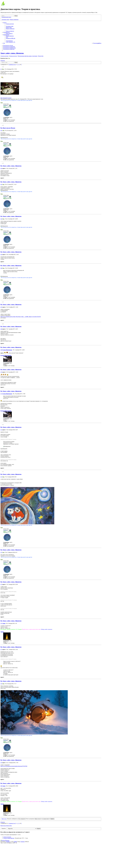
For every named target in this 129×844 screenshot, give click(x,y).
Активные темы (5, 19)
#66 (1, 268)
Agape (3, 623)
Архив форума (9, 40)
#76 (1, 623)
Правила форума (10, 35)
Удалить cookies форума (8, 838)
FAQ (7, 37)
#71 (1, 393)
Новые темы (9, 27)
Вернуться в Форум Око (6, 825)
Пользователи (6, 32)
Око (9, 58)
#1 (1, 69)
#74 (1, 552)
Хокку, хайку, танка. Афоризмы (12, 53)
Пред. (3, 818)
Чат (4, 43)
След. (5, 818)
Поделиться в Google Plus (9, 46)
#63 (1, 184)
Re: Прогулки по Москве (8, 128)
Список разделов (10, 23)
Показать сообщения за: (12, 818)
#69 (1, 349)
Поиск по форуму (10, 31)
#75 (1, 584)
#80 (1, 785)
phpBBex (8, 841)
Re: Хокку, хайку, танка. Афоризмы (11, 166)
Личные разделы (13, 56)
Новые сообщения (14, 19)
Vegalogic (22, 841)
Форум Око (40, 56)
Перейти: (4, 828)
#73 (1, 476)
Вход (100, 43)
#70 (1, 372)
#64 (1, 218)
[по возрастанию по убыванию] (48, 818)
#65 (1, 254)
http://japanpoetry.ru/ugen (6, 97)
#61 (1, 130)
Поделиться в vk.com (8, 45)
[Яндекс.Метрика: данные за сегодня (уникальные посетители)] (5, 840)
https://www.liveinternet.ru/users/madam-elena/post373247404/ (14, 766)
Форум (4, 22)
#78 (1, 683)
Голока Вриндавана (7, 349)
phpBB (15, 841)
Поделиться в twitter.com (8, 49)
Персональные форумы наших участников (27, 56)
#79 (1, 762)
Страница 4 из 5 (12, 64)
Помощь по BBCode (10, 38)
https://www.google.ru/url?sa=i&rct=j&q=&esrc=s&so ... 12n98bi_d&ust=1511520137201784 (21, 316)
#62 (1, 168)
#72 (1, 429)
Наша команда (9, 33)
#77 (1, 649)
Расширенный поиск (6, 17)
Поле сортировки (30, 818)
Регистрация (96, 43)
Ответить (3, 60)
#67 (1, 307)
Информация (6, 34)
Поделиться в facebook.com (9, 47)
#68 (1, 329)
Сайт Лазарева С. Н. (10, 42)
